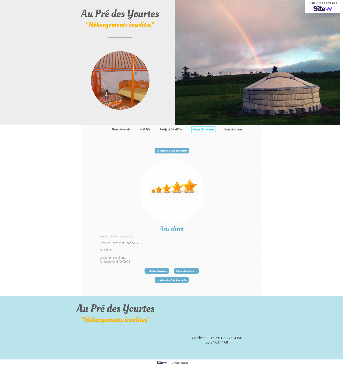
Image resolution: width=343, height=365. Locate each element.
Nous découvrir (121, 129)
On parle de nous (203, 129)
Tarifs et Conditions (171, 129)
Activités (145, 129)
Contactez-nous (232, 129)
